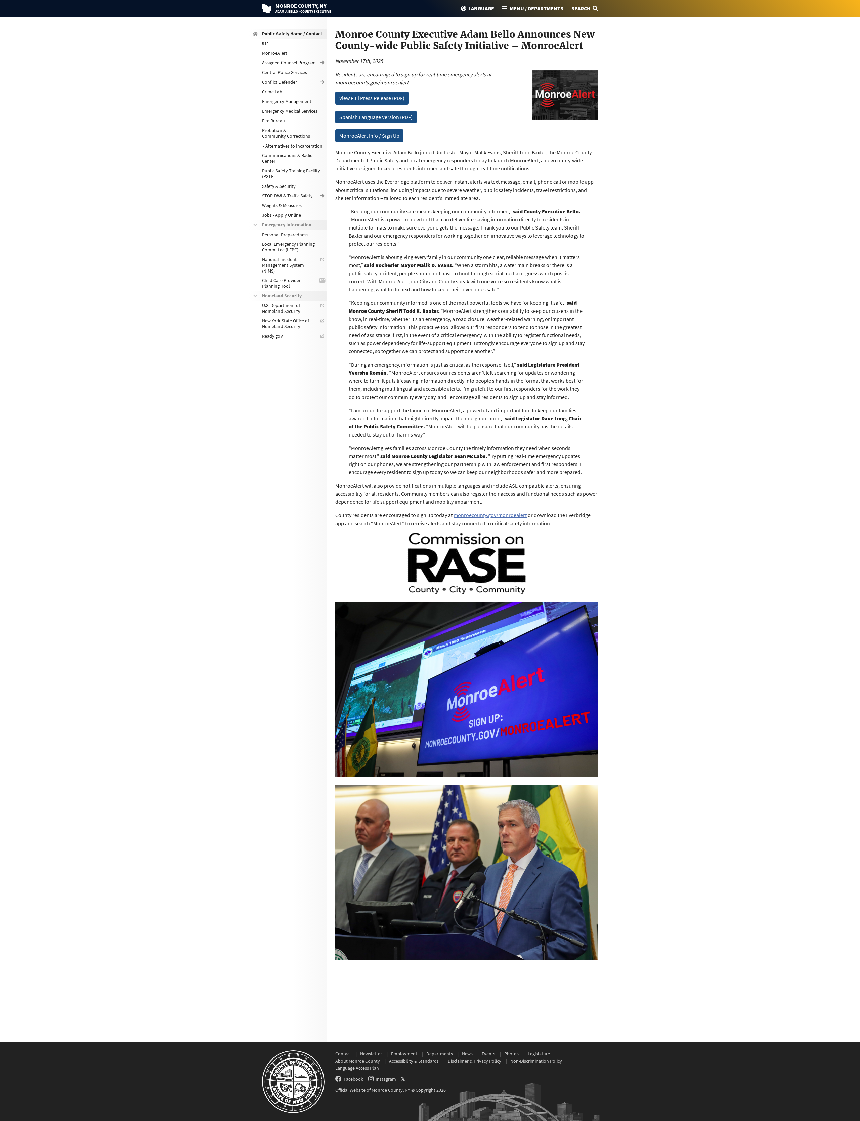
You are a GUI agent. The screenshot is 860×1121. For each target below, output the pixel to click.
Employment (404, 1054)
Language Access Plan (357, 1068)
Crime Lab (272, 92)
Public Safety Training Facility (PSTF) (291, 173)
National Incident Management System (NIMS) (283, 265)
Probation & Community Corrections (286, 133)
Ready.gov (272, 336)
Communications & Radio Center (287, 158)
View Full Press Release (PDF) (371, 98)
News (467, 1054)
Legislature (539, 1054)
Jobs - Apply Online (281, 215)
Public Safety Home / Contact (292, 34)
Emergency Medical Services (289, 111)
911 (265, 43)
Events (488, 1054)
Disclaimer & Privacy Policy (474, 1061)
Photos (511, 1054)
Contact (343, 1054)
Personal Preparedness (285, 235)
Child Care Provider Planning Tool (281, 283)
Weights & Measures (282, 205)
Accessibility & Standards (414, 1061)
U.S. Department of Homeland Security (281, 308)
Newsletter (371, 1054)
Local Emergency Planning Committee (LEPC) (288, 247)
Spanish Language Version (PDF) (376, 117)
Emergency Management (286, 101)
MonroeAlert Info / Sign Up (369, 135)
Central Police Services (284, 72)
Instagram (386, 1079)
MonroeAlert (274, 53)
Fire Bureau (273, 121)
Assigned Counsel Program (289, 62)
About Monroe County (357, 1061)
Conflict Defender (279, 82)
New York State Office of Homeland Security (285, 323)
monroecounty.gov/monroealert (490, 515)
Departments (439, 1054)
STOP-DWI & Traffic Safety (287, 196)
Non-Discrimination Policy (536, 1061)
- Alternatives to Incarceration (292, 146)
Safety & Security (279, 186)
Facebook (353, 1079)
